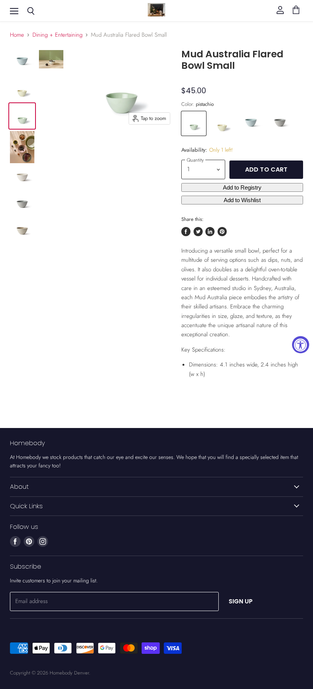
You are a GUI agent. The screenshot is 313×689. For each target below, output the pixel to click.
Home (17, 35)
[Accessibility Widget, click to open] (300, 344)
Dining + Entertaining (57, 35)
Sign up (241, 601)
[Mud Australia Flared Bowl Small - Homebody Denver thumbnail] (22, 62)
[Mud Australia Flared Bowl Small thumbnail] (22, 147)
